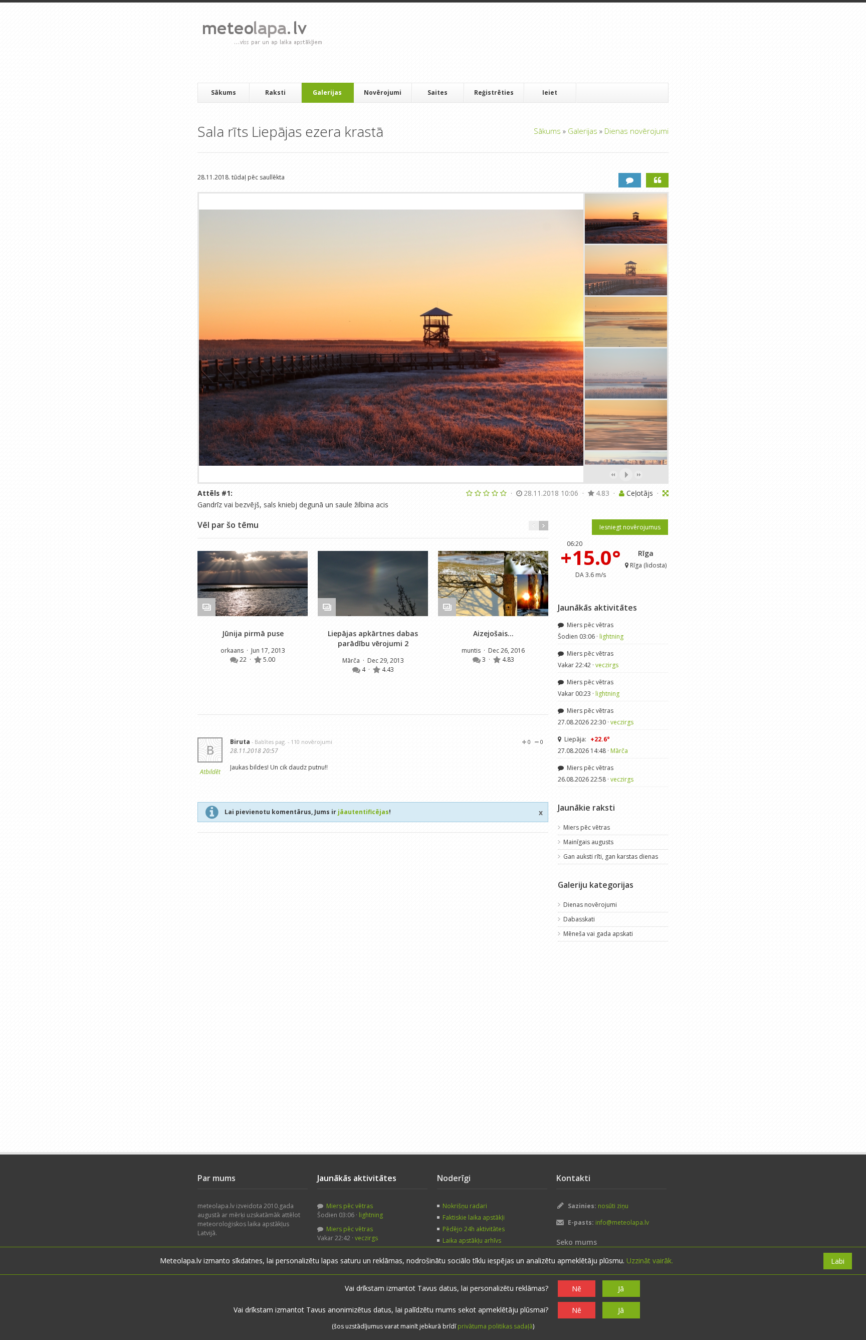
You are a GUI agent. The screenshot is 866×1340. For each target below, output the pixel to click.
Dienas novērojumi (636, 131)
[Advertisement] (512, 43)
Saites (437, 92)
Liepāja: (586, 739)
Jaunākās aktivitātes (597, 607)
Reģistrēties (494, 92)
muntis (472, 650)
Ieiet (549, 92)
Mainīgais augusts (588, 842)
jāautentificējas (363, 812)
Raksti (275, 92)
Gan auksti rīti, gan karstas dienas (610, 856)
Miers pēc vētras (589, 625)
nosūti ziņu (613, 1206)
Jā (621, 1288)
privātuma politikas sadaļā (495, 1326)
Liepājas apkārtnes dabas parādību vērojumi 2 (373, 638)
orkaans (233, 650)
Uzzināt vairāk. (649, 1260)
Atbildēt (210, 772)
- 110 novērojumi (310, 741)
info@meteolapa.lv (622, 1222)
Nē (576, 1288)
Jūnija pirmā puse (253, 633)
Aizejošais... (493, 633)
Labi (837, 1261)
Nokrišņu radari (465, 1206)
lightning (611, 636)
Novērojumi (382, 92)
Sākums (223, 92)
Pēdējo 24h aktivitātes (474, 1229)
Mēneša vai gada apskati (598, 933)
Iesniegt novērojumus (630, 527)
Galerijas (327, 92)
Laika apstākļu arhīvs (472, 1240)
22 (244, 659)
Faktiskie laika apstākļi (474, 1217)
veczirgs (606, 665)
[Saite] (252, 583)
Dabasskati (579, 919)
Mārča (351, 660)
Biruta (240, 741)
